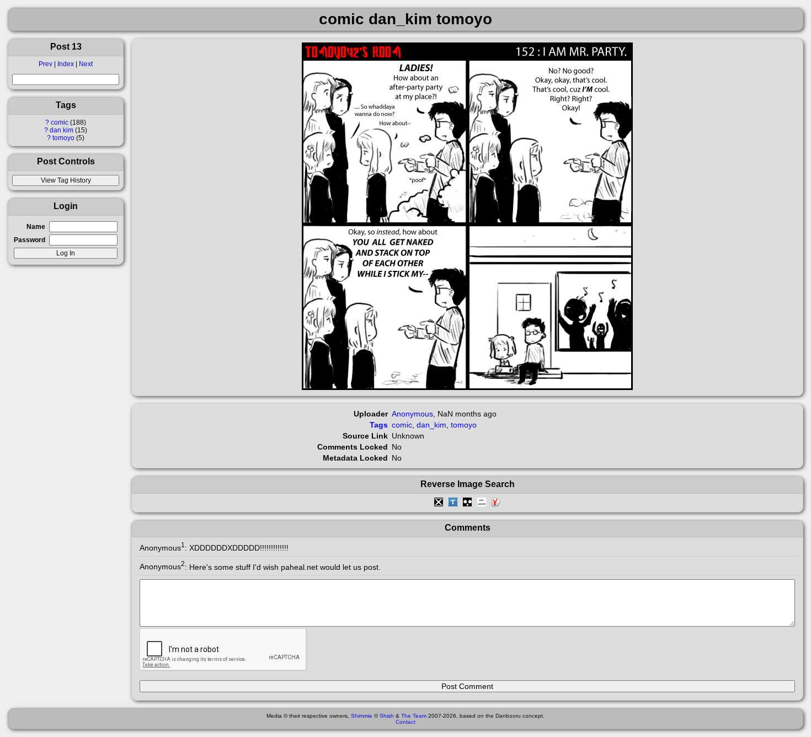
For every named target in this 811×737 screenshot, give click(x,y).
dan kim (61, 130)
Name (35, 227)
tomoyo (63, 138)
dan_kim (431, 424)
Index (65, 64)
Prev (45, 64)
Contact (405, 722)
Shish (387, 716)
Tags (379, 424)
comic (59, 122)
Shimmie (361, 716)
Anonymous (412, 413)
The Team (413, 716)
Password (29, 240)
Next (86, 64)
